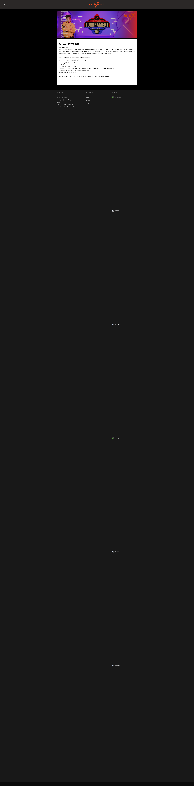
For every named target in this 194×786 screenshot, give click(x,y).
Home (87, 97)
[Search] (191, 4)
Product (88, 100)
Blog (87, 103)
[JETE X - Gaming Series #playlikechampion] (97, 4)
